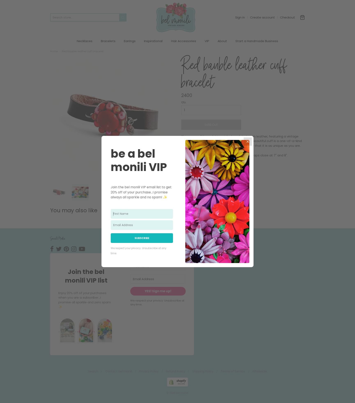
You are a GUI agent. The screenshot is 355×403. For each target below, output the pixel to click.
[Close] (248, 141)
